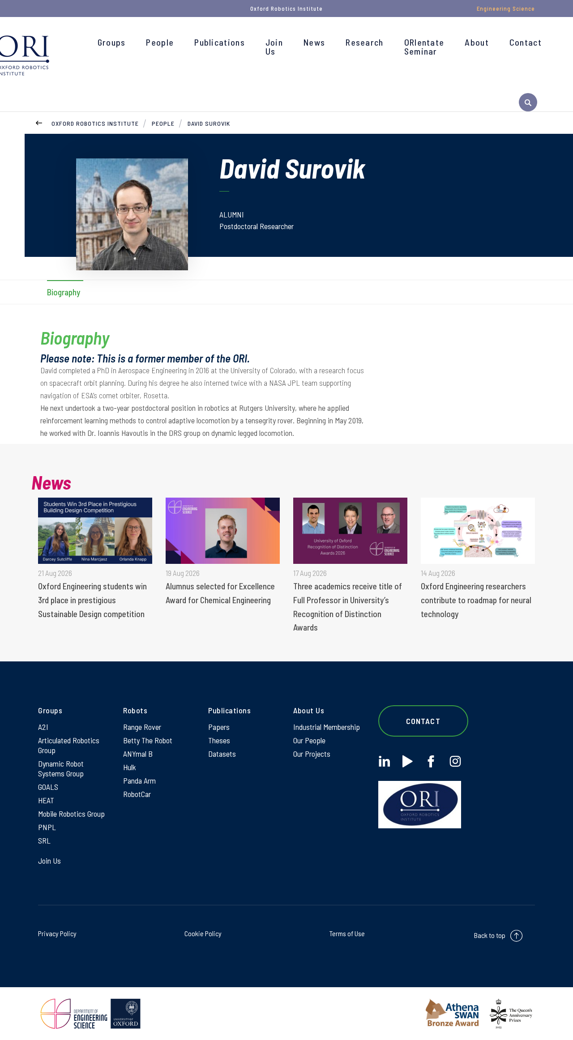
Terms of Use (347, 933)
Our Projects (311, 754)
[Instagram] (455, 761)
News (314, 42)
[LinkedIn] (384, 761)
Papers (219, 727)
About (477, 42)
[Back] (39, 122)
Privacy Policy (57, 933)
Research (364, 42)
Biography (63, 292)
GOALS (48, 787)
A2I (43, 727)
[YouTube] (407, 761)
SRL (44, 840)
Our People (309, 740)
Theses (219, 740)
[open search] (528, 102)
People (160, 42)
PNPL (47, 827)
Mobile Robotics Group (71, 813)
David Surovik (209, 123)
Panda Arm (139, 780)
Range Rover (142, 727)
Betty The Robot (147, 740)
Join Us (274, 46)
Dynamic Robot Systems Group (61, 768)
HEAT (46, 800)
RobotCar (137, 794)
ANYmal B (138, 754)
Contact (525, 42)
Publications (219, 42)
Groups (112, 42)
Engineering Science (506, 8)
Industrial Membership (326, 727)
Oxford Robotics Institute (95, 123)
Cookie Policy (203, 933)
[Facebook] (431, 761)
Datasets (222, 754)
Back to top (489, 935)
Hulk (129, 767)
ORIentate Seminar (424, 46)
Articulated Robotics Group (68, 745)
